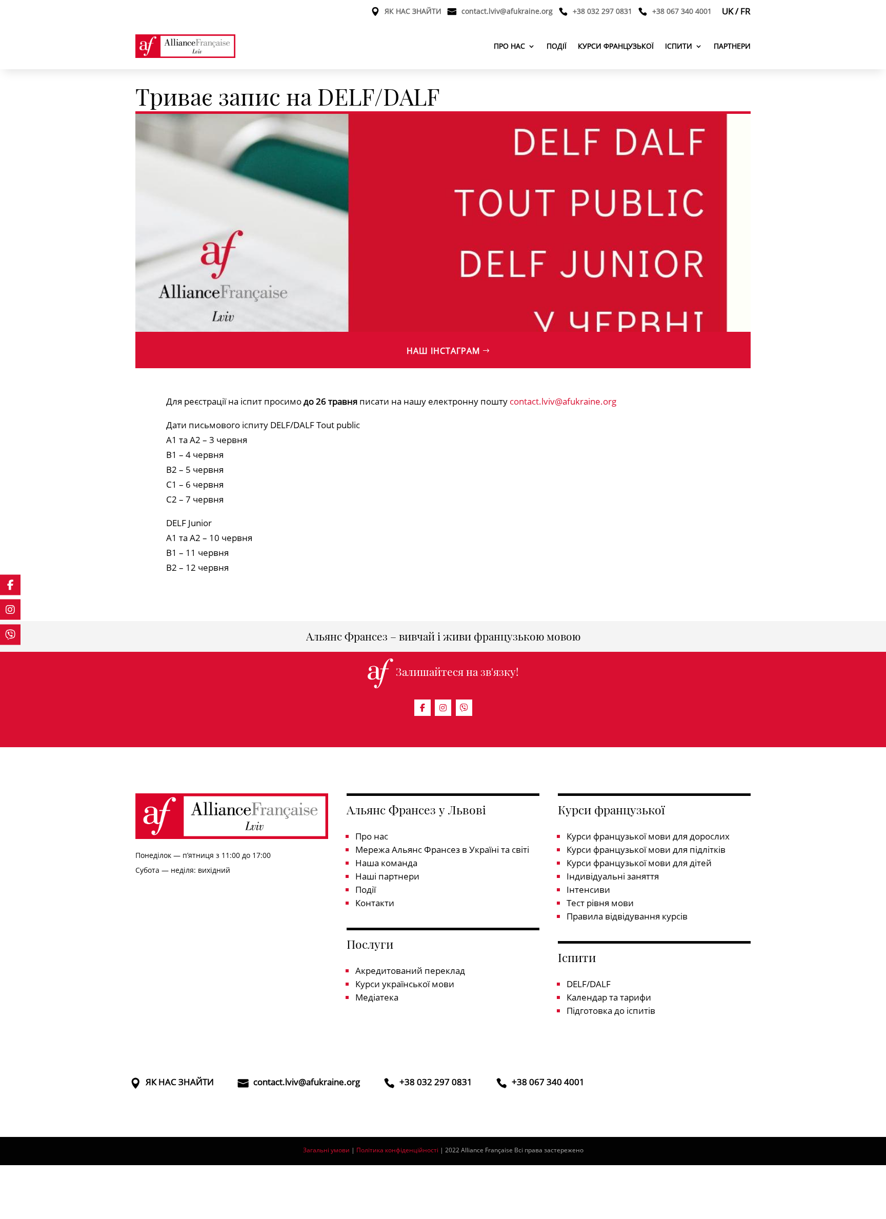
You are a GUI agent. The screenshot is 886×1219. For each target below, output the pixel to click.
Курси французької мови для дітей (639, 863)
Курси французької (616, 46)
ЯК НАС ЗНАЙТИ (413, 12)
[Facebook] (422, 708)
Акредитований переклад (410, 970)
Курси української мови (404, 984)
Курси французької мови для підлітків (646, 849)
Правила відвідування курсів (627, 916)
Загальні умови (326, 1150)
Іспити (678, 46)
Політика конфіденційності (398, 1150)
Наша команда (386, 863)
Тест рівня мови (600, 903)
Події (557, 46)
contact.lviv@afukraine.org (507, 12)
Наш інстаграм (443, 350)
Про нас (509, 46)
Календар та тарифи (609, 997)
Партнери (732, 46)
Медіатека (376, 997)
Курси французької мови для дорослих (648, 836)
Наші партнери (387, 876)
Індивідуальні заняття (613, 876)
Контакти (374, 903)
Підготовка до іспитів (611, 1010)
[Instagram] (443, 708)
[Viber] (464, 708)
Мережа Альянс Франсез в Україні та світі (442, 849)
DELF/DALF (589, 984)
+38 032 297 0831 (602, 12)
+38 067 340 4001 (682, 12)
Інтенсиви (588, 889)
